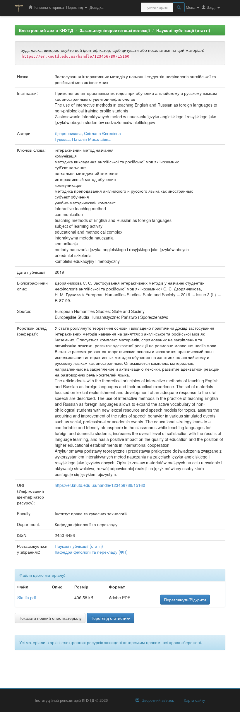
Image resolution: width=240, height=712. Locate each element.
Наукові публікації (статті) (183, 30)
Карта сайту (194, 700)
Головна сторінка (48, 7)
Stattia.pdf (26, 597)
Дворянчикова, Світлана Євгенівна (88, 133)
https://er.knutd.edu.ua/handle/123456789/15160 (100, 485)
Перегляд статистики (110, 618)
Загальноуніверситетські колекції (115, 30)
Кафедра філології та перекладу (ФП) (91, 552)
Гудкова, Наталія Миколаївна (83, 139)
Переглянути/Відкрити (185, 600)
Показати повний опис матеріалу (50, 618)
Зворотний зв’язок (157, 700)
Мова (191, 7)
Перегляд (75, 7)
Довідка (96, 7)
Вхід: (211, 7)
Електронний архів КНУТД (46, 30)
